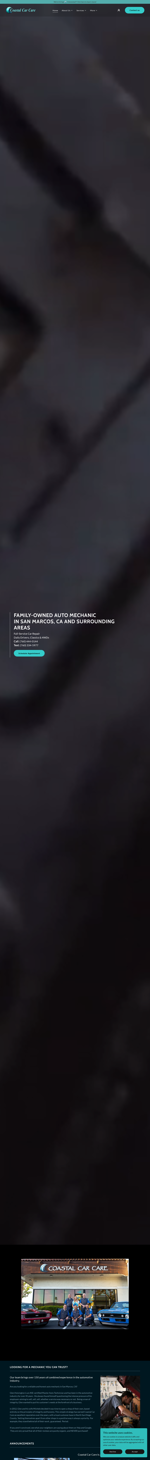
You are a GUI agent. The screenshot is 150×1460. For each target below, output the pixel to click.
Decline (113, 1452)
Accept (135, 1452)
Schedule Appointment (29, 653)
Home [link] (55, 10)
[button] (67, 10)
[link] (21, 10)
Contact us (135, 10)
